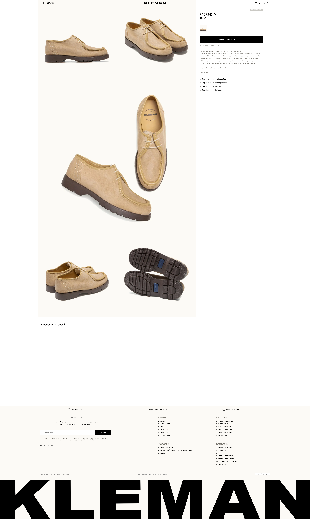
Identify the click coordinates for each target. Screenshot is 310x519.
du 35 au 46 (222, 68)
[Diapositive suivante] (268, 327)
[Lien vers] (52, 445)
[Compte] (264, 2)
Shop (42, 3)
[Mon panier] (268, 2)
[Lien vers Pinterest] (48, 445)
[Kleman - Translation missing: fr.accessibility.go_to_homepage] (155, 3)
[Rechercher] (260, 2)
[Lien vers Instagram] (45, 445)
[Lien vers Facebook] (41, 445)
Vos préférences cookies (226, 462)
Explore (50, 3)
